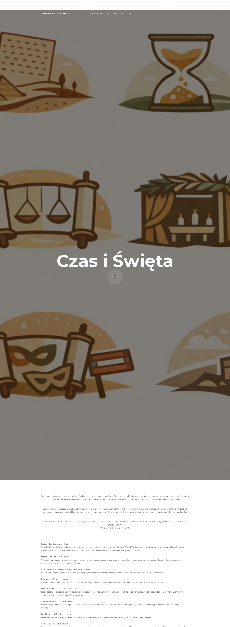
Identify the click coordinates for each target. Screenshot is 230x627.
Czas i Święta (98, 7)
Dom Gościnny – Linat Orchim (159, 7)
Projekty (96, 13)
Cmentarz (116, 7)
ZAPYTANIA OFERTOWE (118, 13)
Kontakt (133, 7)
